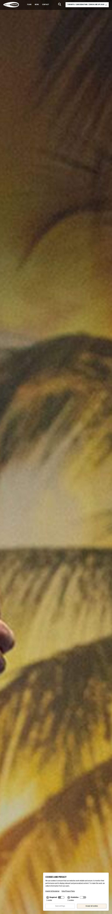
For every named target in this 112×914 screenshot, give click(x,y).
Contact (45, 4)
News (37, 4)
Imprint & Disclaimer (52, 891)
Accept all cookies (92, 906)
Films (29, 4)
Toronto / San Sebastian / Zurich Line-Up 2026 (85, 4)
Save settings (60, 906)
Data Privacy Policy (68, 891)
